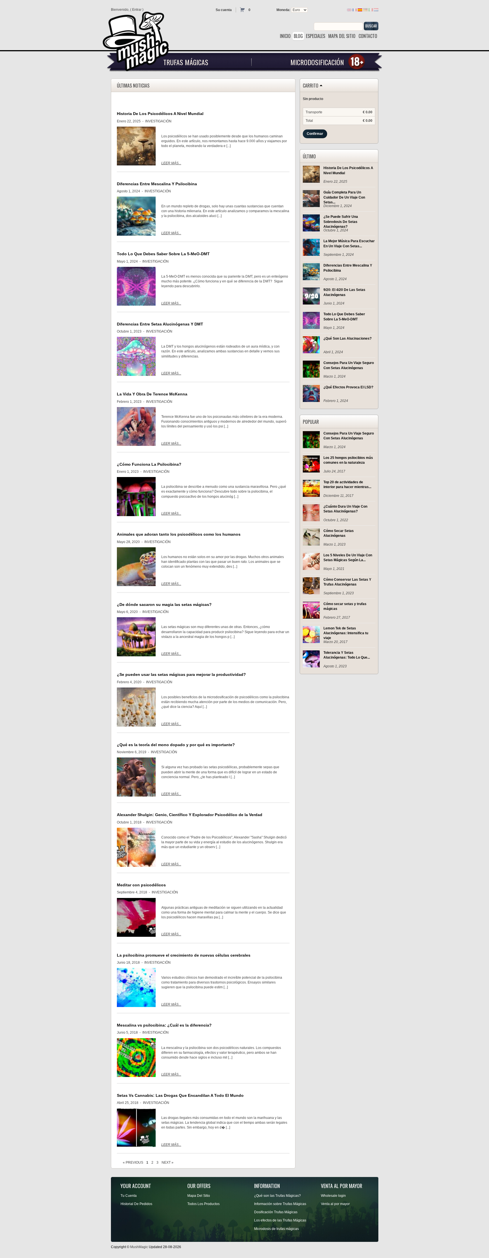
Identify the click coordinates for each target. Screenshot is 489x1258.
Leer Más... (171, 163)
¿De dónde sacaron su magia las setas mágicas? (164, 604)
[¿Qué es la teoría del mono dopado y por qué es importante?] (136, 777)
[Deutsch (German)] (365, 10)
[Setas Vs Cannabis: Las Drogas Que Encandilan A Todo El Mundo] (136, 1127)
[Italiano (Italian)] (370, 10)
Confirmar (315, 134)
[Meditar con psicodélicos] (136, 917)
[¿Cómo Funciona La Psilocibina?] (136, 496)
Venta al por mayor (335, 1204)
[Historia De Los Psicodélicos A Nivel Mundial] (136, 146)
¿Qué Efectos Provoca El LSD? (348, 387)
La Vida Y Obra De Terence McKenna (152, 394)
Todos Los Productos (203, 1204)
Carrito (310, 85)
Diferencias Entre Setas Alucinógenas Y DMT (160, 324)
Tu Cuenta (129, 1196)
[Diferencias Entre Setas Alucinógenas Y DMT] (136, 356)
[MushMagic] (138, 39)
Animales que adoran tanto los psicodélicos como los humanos (179, 534)
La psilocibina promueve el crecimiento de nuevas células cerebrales (183, 955)
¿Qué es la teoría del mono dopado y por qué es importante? (176, 744)
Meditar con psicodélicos (141, 885)
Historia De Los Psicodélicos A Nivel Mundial (160, 113)
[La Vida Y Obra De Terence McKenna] (136, 426)
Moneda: (283, 10)
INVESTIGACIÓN (158, 121)
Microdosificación (317, 62)
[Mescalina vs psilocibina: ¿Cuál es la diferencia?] (136, 1057)
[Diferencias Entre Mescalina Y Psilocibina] (136, 216)
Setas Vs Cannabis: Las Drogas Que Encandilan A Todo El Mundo (180, 1095)
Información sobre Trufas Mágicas (280, 1204)
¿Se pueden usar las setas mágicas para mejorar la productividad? (181, 674)
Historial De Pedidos (136, 1204)
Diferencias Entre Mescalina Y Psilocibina (157, 184)
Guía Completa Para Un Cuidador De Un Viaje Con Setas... (344, 197)
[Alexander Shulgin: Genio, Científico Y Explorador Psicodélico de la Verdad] (136, 847)
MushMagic (139, 1247)
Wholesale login (333, 1196)
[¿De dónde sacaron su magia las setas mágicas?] (136, 636)
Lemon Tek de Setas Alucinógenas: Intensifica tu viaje (345, 633)
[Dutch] (376, 10)
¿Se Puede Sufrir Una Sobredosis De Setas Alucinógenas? (340, 221)
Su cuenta (224, 10)
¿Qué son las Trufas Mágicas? (277, 1196)
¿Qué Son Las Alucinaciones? (347, 338)
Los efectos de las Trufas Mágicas (280, 1220)
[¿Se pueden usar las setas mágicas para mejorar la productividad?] (136, 707)
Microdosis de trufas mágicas (276, 1229)
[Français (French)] (354, 10)
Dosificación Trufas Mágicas (275, 1212)
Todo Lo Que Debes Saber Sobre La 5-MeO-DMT (163, 254)
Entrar (136, 10)
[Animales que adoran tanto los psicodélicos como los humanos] (136, 566)
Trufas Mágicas (185, 62)
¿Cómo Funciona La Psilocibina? (149, 464)
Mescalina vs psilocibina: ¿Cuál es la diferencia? (164, 1025)
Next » (167, 1163)
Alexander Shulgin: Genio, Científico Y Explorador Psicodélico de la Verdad (189, 814)
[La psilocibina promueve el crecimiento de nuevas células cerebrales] (136, 987)
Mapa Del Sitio (198, 1196)
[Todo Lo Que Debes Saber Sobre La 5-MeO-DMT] (136, 286)
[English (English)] (349, 10)
